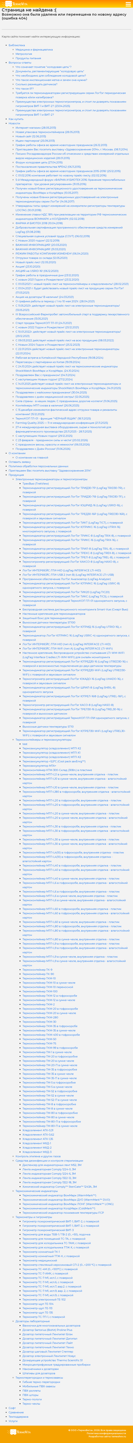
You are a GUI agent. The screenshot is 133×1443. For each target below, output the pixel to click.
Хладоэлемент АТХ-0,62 (38, 1134)
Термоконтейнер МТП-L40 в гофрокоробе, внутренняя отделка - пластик (72, 865)
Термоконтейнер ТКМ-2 (39, 1004)
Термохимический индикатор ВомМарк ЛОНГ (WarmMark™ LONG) (68, 1204)
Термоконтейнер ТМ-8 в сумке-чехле (48, 1108)
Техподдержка (18, 1416)
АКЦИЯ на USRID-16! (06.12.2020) (37, 271)
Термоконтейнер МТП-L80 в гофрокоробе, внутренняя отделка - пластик (72, 926)
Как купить (16, 119)
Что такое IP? (25, 88)
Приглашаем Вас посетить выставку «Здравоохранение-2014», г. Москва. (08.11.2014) (72, 149)
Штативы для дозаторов (39, 1373)
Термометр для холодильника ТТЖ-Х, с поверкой (56, 1247)
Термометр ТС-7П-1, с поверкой (44, 1317)
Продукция (16, 475)
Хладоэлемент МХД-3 (37, 1152)
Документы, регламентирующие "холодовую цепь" (50, 71)
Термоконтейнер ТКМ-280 (40, 1017)
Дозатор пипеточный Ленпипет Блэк (48, 1334)
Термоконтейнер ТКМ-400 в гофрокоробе (51, 1034)
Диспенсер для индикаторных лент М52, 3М (52, 1165)
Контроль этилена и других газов (38, 1156)
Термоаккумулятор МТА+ (39, 765)
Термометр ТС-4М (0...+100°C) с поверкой (50, 1269)
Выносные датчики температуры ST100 (49, 622)
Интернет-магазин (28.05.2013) (36, 127)
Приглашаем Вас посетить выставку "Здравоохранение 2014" (50, 470)
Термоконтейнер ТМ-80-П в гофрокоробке (52, 1121)
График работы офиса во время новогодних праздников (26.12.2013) (61, 145)
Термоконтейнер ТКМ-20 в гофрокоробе (50, 1008)
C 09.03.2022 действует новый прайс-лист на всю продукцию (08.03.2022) (65, 340)
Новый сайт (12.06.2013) (31, 136)
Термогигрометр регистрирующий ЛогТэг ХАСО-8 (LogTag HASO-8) (68, 705)
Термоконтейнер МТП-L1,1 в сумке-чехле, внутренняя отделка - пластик (70, 774)
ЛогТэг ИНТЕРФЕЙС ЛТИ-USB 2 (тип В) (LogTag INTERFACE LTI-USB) (68, 574)
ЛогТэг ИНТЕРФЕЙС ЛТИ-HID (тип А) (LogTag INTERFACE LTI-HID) (67, 644)
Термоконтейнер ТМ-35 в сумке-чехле (48, 1073)
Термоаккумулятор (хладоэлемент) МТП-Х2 (52, 748)
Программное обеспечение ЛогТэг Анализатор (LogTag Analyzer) (67, 579)
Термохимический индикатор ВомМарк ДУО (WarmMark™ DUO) (66, 1199)
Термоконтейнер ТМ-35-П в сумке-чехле (50, 1078)
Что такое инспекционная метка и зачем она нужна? (51, 80)
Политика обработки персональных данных (38, 466)
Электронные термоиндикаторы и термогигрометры (51, 479)
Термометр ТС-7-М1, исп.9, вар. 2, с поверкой (52, 1290)
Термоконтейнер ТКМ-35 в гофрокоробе (50, 1026)
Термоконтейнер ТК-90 (38, 974)
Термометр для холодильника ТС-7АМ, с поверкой (57, 1243)
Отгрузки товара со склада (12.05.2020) (42, 258)
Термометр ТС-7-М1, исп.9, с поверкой (48, 1295)
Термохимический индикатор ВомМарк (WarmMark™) (59, 1195)
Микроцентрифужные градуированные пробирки (56, 1364)
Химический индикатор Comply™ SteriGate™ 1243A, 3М (60, 1186)
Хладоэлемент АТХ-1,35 (38, 1139)
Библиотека (17, 45)
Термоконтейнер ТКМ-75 (39, 1043)
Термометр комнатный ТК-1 (41, 1251)
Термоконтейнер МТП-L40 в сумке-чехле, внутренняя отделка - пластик (71, 878)
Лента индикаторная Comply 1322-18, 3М (49, 1182)
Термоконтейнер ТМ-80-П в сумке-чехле (50, 1126)
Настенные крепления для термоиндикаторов (54, 613)
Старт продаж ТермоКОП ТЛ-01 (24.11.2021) (44, 323)
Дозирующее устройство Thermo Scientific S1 (53, 1360)
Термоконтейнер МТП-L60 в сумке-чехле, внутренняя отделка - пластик (71, 922)
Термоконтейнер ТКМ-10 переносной (48, 987)
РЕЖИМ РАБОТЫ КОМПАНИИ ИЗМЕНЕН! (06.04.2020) (52, 253)
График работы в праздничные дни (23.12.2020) (47, 275)
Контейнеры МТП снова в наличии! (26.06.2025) (47, 405)
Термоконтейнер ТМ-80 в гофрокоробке (50, 1113)
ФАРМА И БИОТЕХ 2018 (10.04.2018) (39, 223)
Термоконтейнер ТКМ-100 (40, 991)
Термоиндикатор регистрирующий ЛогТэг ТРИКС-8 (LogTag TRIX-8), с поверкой (77, 535)
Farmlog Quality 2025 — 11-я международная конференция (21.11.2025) (62, 422)
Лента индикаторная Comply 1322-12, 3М (49, 1178)
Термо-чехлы (31, 1403)
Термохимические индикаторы (37, 1191)
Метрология (24, 54)
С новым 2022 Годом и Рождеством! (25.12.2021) (47, 327)
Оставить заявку (20, 462)
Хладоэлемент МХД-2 (37, 1147)
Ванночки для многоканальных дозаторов (51, 1325)
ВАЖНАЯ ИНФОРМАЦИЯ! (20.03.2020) (41, 245)
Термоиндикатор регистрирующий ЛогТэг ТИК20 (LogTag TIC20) (66, 592)
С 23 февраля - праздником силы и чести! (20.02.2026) (52, 440)
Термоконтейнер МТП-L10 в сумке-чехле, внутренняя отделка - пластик (71, 787)
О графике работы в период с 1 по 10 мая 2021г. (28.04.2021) (55, 301)
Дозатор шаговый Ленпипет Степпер (48, 1351)
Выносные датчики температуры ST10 (48, 726)
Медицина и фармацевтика (34, 49)
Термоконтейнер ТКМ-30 (39, 1021)
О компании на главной (32, 457)
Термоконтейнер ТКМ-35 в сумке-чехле (49, 1030)
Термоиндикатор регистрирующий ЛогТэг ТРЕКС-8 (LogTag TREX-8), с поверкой (77, 553)
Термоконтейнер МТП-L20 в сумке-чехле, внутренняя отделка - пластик (71, 813)
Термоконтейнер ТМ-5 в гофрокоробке (49, 1082)
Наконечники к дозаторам (41, 1369)
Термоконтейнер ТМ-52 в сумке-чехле (48, 1095)
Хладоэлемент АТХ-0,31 (38, 1130)
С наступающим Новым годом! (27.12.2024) (44, 379)
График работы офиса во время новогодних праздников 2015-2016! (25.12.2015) (68, 171)
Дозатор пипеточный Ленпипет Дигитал (50, 1338)
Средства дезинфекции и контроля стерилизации (49, 1160)
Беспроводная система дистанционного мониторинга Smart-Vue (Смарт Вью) (75, 609)
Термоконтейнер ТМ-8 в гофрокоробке (49, 1104)
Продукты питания (28, 58)
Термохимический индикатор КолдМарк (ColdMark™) (59, 1208)
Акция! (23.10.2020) (28, 266)
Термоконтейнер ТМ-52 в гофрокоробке (50, 1091)
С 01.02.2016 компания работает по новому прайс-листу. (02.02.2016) (61, 175)
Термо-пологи (32, 1399)
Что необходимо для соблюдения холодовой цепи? (51, 75)
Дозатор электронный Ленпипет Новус (49, 1356)
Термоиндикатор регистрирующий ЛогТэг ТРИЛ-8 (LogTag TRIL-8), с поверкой (76, 548)
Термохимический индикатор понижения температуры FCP (63, 1212)
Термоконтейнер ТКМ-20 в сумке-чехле (49, 1013)
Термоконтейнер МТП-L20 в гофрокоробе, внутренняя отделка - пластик (72, 800)
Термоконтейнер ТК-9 (37, 969)
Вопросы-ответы (20, 62)
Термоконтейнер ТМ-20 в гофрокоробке (50, 1056)
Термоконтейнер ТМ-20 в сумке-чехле (48, 1060)
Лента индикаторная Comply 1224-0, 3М (49, 1169)
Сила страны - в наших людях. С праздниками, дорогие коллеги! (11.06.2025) (66, 401)
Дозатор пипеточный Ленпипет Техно (48, 1347)
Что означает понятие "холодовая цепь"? (44, 67)
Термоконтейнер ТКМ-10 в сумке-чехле (49, 982)
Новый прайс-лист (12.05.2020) (36, 262)
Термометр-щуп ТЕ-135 (38, 1312)
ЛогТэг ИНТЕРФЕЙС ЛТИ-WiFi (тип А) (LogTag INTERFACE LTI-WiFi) (68, 648)
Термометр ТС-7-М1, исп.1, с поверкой (48, 1277)
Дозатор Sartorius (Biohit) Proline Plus (47, 1330)
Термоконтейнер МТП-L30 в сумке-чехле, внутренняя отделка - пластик (71, 839)
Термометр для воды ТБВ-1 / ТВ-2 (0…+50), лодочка (56, 1234)
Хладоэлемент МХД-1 (37, 1143)
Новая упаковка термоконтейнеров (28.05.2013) (48, 132)
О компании (17, 453)
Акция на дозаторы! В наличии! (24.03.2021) (45, 297)
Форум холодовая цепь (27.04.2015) (39, 162)
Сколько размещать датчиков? (36, 84)
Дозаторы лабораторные (33, 1321)
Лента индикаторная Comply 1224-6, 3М (49, 1173)
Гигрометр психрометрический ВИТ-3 (48, 1230)
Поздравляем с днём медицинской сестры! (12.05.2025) (52, 396)
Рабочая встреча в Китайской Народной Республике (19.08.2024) (59, 357)
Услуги (13, 1421)
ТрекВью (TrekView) (36, 483)
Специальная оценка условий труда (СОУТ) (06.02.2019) (53, 236)
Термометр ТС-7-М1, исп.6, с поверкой (48, 1282)
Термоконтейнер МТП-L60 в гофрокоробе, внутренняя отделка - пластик (72, 909)
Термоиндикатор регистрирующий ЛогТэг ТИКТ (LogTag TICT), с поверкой (73, 522)
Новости (14, 123)
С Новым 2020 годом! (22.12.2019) (38, 240)
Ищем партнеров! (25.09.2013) (35, 140)
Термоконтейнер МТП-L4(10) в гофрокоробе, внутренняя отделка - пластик (73, 852)
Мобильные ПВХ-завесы (39, 1386)
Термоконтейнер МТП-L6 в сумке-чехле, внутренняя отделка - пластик (70, 896)
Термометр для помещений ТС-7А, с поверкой (54, 1238)
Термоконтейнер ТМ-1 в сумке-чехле (47, 1052)
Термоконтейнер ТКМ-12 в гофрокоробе (50, 995)
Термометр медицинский (40, 1260)
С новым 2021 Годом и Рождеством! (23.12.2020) (47, 279)
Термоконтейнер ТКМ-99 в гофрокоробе (50, 1047)
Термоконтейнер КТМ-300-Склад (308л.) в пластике (57, 770)
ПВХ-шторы (30, 1395)
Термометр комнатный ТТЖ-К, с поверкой (51, 1256)
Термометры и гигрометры (34, 1217)
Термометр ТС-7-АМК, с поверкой (45, 1273)
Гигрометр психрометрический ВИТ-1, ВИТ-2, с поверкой (61, 1221)
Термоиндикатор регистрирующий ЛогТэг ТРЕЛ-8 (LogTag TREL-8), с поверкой (76, 557)
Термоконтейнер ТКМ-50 (39, 1039)
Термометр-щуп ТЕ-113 (37, 1308)
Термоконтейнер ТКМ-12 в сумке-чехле (49, 1000)
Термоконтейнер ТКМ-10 (39, 978)
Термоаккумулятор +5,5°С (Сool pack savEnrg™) (54, 761)
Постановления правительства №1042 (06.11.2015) (48, 166)
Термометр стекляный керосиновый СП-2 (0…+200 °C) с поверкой (67, 1264)
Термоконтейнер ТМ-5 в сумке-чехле (47, 1086)
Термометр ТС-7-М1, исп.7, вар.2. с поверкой (52, 1286)
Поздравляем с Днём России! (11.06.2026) (43, 449)
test (25, 744)
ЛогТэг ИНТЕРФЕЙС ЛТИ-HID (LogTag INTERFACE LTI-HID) (62, 570)
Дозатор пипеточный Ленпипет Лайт (48, 1343)
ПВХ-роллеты (32, 1390)
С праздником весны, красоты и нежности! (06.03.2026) (53, 444)
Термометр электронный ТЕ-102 (44, 1299)
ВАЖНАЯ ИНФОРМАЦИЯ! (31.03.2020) (41, 249)
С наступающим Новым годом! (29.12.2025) (44, 435)
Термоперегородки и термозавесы (39, 1377)
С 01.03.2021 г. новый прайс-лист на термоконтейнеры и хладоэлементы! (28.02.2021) (72, 284)
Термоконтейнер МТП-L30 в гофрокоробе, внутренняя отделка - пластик (72, 826)
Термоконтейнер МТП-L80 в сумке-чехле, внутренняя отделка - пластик (71, 939)
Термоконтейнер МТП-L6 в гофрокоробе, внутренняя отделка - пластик (71, 891)
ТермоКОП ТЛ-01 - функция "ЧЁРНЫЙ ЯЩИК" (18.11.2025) (53, 418)
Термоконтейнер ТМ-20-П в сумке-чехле (50, 1065)
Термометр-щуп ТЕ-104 (38, 1304)
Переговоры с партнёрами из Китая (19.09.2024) (48, 362)
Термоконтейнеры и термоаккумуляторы (44, 739)
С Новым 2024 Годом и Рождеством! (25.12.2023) (48, 344)
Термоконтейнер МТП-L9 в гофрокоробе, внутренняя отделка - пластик (71, 943)
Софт (12, 1408)
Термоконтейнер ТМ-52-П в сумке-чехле (50, 1100)
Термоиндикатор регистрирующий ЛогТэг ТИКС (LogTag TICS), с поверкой (73, 596)
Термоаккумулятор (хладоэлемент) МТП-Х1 (51, 752)
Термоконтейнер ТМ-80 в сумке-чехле (48, 1117)
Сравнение (16, 1412)
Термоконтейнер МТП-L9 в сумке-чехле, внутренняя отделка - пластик (70, 956)
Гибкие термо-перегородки (41, 1382)
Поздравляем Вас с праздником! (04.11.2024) (45, 375)
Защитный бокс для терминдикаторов (49, 618)
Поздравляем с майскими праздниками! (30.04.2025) (51, 392)
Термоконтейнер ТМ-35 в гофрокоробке (50, 1069)
